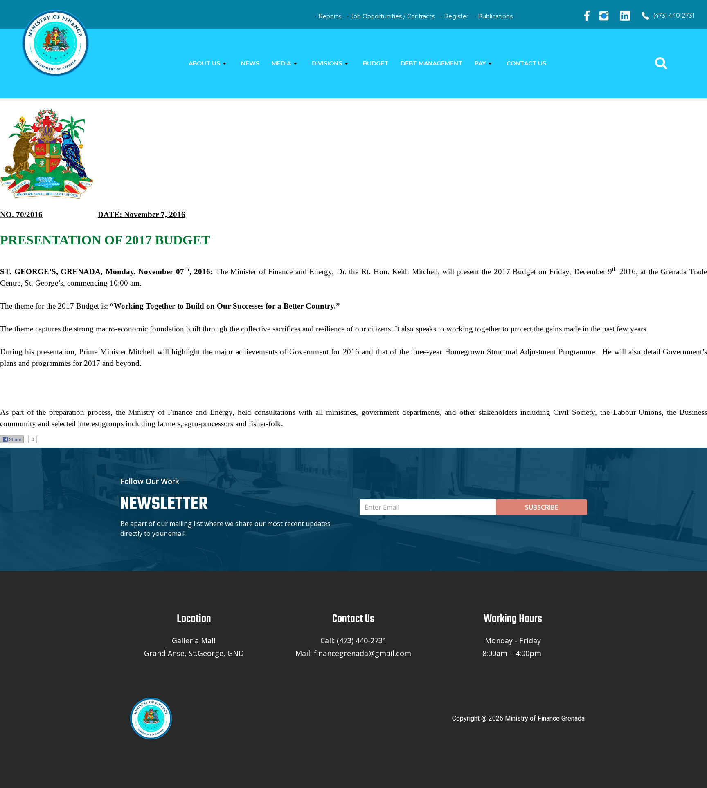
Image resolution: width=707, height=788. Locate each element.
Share (15, 439)
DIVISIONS (327, 63)
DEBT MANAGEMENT (431, 63)
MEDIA (281, 63)
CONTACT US (526, 63)
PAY (480, 63)
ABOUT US (204, 63)
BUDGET (375, 63)
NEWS (250, 63)
